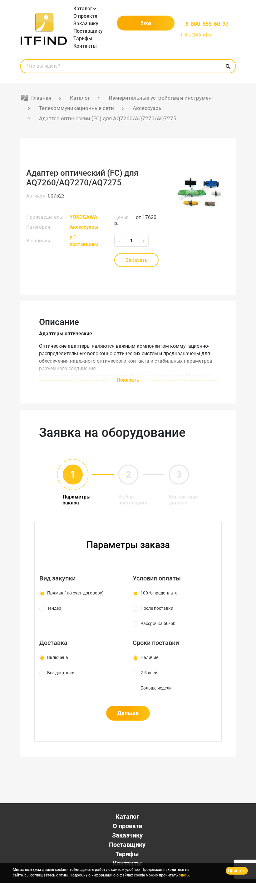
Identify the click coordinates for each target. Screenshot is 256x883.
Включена (57, 657)
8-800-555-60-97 (207, 24)
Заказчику (85, 23)
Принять (237, 870)
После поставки (156, 608)
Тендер (54, 608)
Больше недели (156, 687)
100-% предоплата (159, 592)
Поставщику (88, 31)
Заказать (137, 260)
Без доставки (61, 672)
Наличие (149, 657)
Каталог (82, 9)
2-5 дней (148, 672)
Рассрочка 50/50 (157, 623)
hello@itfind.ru (197, 35)
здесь (184, 875)
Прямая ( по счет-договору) (75, 592)
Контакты (85, 46)
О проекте (85, 16)
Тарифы (82, 38)
